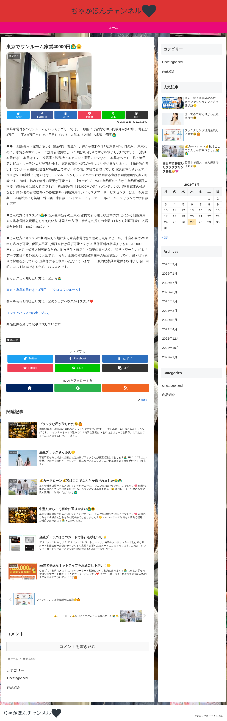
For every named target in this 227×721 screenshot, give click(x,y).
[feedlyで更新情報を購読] (77, 388)
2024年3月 (169, 310)
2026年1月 (169, 273)
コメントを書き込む (77, 646)
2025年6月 (169, 292)
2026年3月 (169, 264)
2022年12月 (170, 338)
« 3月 (165, 237)
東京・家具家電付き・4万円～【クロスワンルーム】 (44, 290)
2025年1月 (169, 301)
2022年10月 (170, 348)
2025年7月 (169, 283)
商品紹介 (14, 340)
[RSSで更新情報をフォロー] (125, 388)
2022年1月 (169, 357)
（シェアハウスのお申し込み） (28, 313)
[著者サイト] (29, 388)
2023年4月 (169, 329)
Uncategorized (17, 678)
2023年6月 (169, 320)
